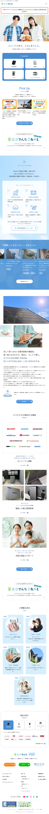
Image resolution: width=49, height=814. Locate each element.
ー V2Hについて (24, 788)
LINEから (24, 764)
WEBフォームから (9, 764)
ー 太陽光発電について (25, 778)
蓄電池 (22, 781)
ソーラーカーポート (40, 727)
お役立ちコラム (41, 776)
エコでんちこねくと (7, 782)
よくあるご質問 (41, 779)
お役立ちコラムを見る (24, 123)
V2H (30, 727)
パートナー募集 (39, 809)
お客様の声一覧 (23, 281)
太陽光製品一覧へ (39, 743)
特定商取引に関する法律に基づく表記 (25, 809)
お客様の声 (40, 773)
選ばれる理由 (24, 569)
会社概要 (24, 401)
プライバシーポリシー (11, 809)
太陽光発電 (23, 776)
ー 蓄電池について (24, 784)
